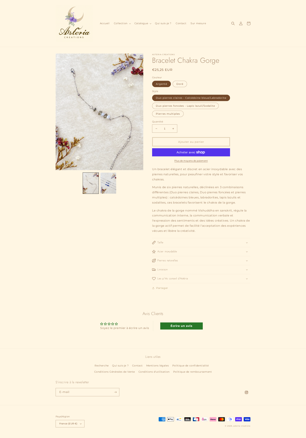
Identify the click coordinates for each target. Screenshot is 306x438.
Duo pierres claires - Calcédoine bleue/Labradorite (191, 97)
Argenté (161, 84)
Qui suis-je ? (120, 365)
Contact (137, 365)
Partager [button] (162, 288)
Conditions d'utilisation (154, 371)
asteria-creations (241, 426)
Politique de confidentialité (190, 365)
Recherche (102, 365)
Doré (179, 84)
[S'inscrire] (115, 392)
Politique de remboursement (192, 371)
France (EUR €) (68, 423)
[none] (91, 183)
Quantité (157, 121)
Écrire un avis (181, 326)
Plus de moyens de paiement (191, 160)
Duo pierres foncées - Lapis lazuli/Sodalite (185, 105)
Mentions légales (157, 365)
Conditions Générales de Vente (114, 371)
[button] (122, 23)
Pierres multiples (168, 113)
